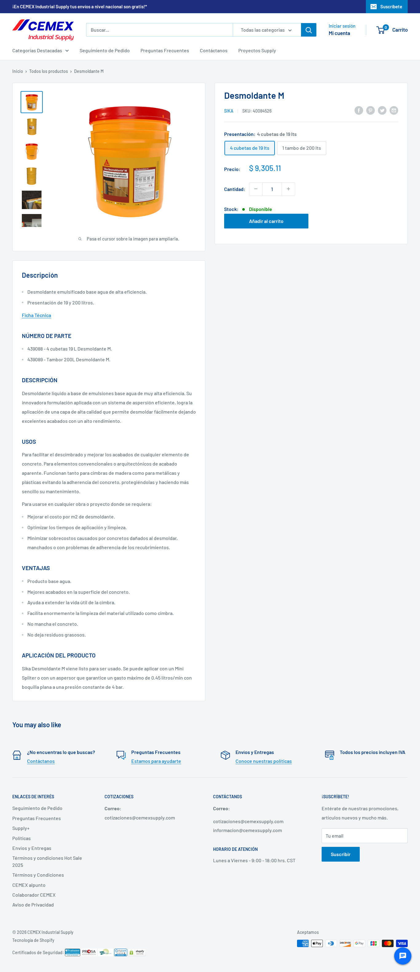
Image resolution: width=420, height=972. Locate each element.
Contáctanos (214, 50)
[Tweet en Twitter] (382, 110)
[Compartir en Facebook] (359, 110)
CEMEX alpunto (29, 885)
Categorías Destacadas (37, 50)
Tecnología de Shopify (33, 940)
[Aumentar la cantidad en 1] (288, 188)
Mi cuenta (339, 33)
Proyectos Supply (257, 50)
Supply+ (21, 828)
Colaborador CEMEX (34, 895)
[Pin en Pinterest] (370, 110)
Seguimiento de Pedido (105, 50)
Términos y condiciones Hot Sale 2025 (47, 861)
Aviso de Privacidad (33, 904)
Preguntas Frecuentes (165, 50)
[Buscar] (308, 30)
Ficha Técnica (36, 315)
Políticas (21, 838)
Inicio (17, 71)
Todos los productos (48, 71)
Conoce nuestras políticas (264, 761)
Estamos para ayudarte (156, 761)
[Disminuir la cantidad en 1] (255, 188)
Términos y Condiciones (38, 875)
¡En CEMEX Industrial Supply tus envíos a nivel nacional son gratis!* (79, 6)
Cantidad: (234, 189)
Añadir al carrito (266, 221)
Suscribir (341, 854)
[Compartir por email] (394, 110)
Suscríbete (391, 6)
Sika (228, 110)
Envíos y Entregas (31, 848)
